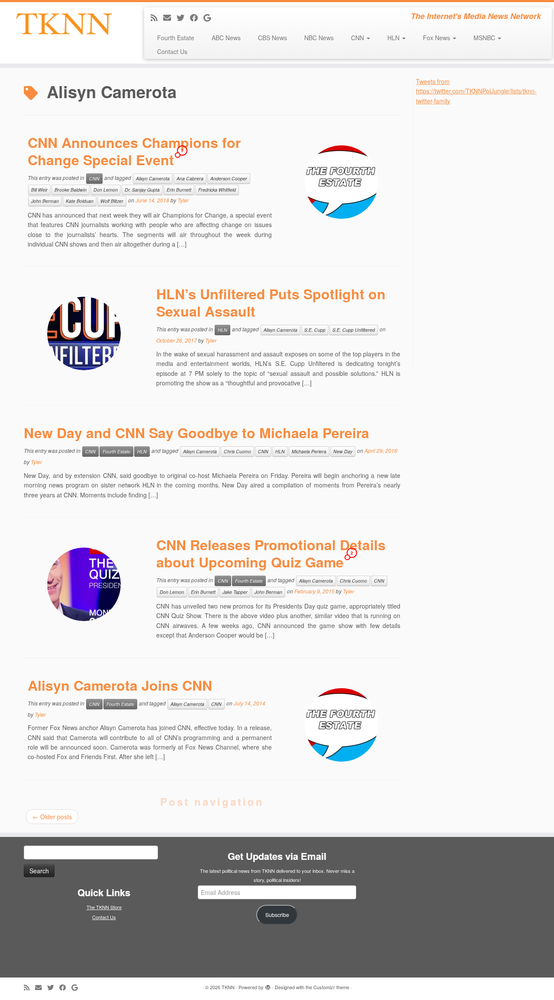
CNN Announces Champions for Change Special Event (134, 151)
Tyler (183, 200)
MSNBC (485, 37)
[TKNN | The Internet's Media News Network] (64, 23)
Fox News (437, 37)
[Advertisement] (481, 235)
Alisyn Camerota (153, 178)
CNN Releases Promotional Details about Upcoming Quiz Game (271, 553)
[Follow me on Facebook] (196, 17)
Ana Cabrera (190, 178)
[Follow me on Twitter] (183, 17)
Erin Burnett (179, 189)
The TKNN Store (104, 907)
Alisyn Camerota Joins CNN (120, 685)
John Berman (45, 201)
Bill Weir (39, 189)
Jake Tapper (235, 592)
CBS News (272, 37)
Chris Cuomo (237, 451)
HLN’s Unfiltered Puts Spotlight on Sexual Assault (271, 302)
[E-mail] (170, 17)
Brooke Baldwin (71, 189)
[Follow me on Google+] (209, 17)
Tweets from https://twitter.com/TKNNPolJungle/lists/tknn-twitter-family (476, 91)
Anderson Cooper (228, 178)
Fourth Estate (175, 37)
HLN (394, 37)
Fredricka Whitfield (217, 189)
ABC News (226, 37)
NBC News (319, 37)
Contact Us (172, 51)
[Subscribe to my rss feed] (157, 17)
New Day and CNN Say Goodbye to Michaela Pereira (196, 432)
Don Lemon (105, 189)
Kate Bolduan (79, 201)
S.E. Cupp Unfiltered (353, 330)
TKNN (228, 987)
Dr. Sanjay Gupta (142, 189)
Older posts (52, 816)
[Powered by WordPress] (268, 985)
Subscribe (277, 915)
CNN (358, 37)
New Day (342, 451)
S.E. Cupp (314, 330)
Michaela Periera (309, 451)
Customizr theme (331, 987)
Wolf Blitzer (111, 201)
